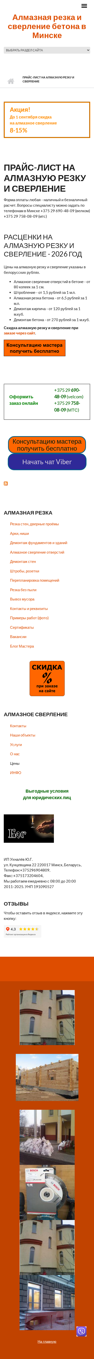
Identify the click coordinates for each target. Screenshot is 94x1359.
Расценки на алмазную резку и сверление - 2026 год (43, 245)
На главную (47, 1341)
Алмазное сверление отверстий (37, 552)
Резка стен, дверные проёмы (34, 524)
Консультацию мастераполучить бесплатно (47, 444)
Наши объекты (22, 735)
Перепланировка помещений (34, 580)
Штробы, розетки (24, 571)
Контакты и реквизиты (29, 608)
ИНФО (15, 772)
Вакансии (18, 636)
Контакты (18, 725)
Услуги (16, 744)
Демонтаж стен (23, 561)
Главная (11, 81)
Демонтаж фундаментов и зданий (38, 542)
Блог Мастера (22, 646)
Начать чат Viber (47, 462)
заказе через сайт (19, 333)
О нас (15, 754)
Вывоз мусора (22, 599)
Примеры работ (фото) (29, 617)
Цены (15, 763)
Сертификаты (22, 627)
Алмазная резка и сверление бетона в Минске (47, 26)
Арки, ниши (19, 533)
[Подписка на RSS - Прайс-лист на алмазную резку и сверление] (47, 483)
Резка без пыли (23, 589)
